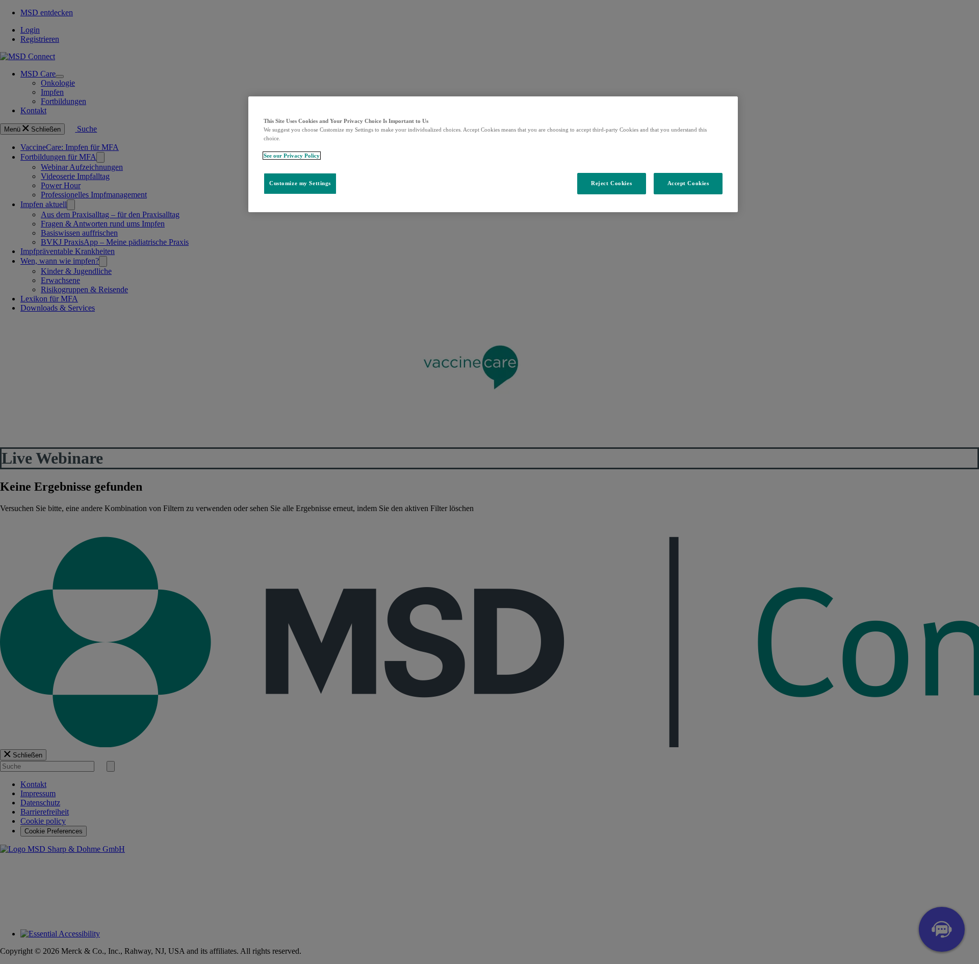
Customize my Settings (300, 183)
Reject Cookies (611, 183)
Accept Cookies (688, 183)
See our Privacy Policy (292, 156)
